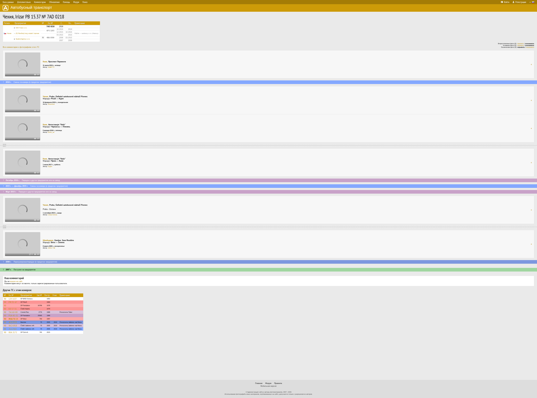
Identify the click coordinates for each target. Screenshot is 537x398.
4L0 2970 (13, 322)
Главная (258, 383)
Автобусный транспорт (31, 7)
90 (5, 298)
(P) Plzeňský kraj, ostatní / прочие (27, 33)
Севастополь (52, 215)
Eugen (50, 166)
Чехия (9, 33)
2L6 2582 (13, 329)
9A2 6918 (13, 325)
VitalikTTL (51, 67)
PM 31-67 (13, 302)
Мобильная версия (268, 386)
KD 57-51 (13, 308)
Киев (45, 62)
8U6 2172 (13, 332)
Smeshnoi (51, 104)
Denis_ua (51, 132)
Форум (268, 383)
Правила (278, 383)
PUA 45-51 (13, 315)
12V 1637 (13, 298)
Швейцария (48, 240)
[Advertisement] (268, 358)
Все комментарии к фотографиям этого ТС (21, 47)
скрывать (520, 43)
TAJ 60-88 (13, 312)
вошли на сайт (16, 281)
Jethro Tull (51, 248)
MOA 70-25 (13, 318)
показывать (530, 47)
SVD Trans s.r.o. (21, 28)
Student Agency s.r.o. (23, 39)
